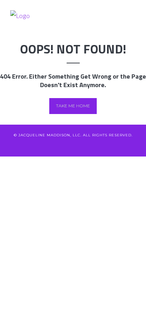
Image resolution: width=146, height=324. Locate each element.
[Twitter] (38, 146)
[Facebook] (49, 146)
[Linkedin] (61, 146)
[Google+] (73, 146)
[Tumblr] (108, 146)
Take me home (73, 105)
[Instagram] (96, 146)
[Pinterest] (85, 146)
